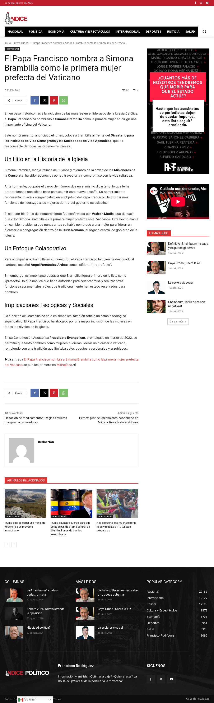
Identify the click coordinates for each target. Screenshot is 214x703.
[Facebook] (195, 3)
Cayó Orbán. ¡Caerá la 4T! (184, 263)
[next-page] (14, 544)
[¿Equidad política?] (14, 632)
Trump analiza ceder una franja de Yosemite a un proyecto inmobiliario (25, 526)
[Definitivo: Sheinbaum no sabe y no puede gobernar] (156, 248)
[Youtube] (207, 3)
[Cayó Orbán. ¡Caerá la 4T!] (156, 267)
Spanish (30, 699)
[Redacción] (21, 450)
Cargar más (176, 321)
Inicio (8, 43)
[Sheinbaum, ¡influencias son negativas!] (156, 306)
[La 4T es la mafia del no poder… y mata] (14, 595)
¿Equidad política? (38, 627)
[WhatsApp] (63, 100)
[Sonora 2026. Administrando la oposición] (14, 613)
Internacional (21, 43)
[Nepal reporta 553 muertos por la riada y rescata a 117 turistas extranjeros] (117, 503)
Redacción (46, 442)
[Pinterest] (54, 100)
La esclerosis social (180, 282)
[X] (201, 3)
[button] (204, 32)
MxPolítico (64, 365)
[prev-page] (7, 544)
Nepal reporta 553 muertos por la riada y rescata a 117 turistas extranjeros (116, 526)
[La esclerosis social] (156, 287)
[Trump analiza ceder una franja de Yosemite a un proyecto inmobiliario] (25, 503)
